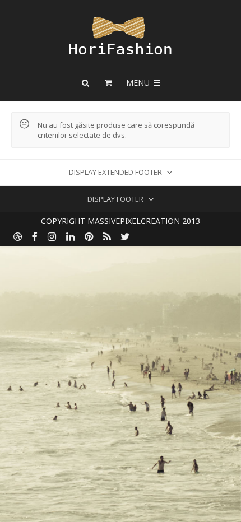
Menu (139, 82)
